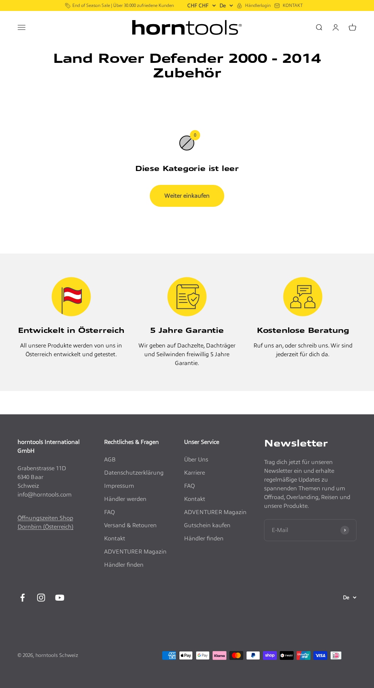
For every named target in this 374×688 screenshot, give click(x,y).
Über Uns (196, 459)
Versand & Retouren (130, 525)
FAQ (109, 512)
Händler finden (124, 565)
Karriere (194, 473)
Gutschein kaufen (207, 525)
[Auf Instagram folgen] (41, 598)
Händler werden (125, 499)
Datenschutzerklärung (134, 473)
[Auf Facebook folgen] (22, 598)
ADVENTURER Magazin (135, 551)
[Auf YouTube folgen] (60, 598)
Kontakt (114, 538)
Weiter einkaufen (187, 196)
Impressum (119, 486)
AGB (110, 459)
